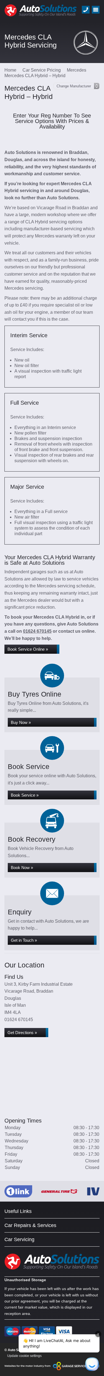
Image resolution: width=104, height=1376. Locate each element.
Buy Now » (21, 722)
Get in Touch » (24, 940)
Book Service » (25, 795)
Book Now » (22, 867)
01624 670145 (37, 631)
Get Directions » (22, 1032)
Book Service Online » (27, 649)
